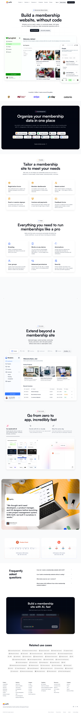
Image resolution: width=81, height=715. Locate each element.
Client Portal (18, 684)
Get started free (34, 30)
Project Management (19, 695)
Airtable (4, 692)
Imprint (69, 712)
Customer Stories (57, 684)
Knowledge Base (18, 689)
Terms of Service (51, 712)
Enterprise (41, 2)
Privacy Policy (58, 712)
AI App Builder (5, 684)
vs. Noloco (30, 689)
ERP (16, 690)
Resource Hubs (56, 692)
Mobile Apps (5, 689)
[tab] (14, 351)
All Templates (43, 690)
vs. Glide (29, 684)
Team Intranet (18, 687)
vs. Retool (30, 687)
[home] (9, 2)
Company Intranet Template (46, 689)
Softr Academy (56, 689)
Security (46, 2)
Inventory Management (20, 692)
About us (68, 684)
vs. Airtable (30, 685)
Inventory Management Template (47, 687)
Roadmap (4, 695)
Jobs (67, 687)
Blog (55, 690)
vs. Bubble (30, 690)
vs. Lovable (30, 692)
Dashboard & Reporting (20, 697)
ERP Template (43, 684)
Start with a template (45, 30)
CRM (16, 694)
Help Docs (56, 687)
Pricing (50, 2)
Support (68, 689)
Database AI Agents (6, 694)
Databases (5, 685)
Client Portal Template (45, 685)
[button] (20, 2)
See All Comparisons (31, 694)
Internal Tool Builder (19, 685)
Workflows (5, 687)
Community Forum (57, 685)
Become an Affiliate (70, 690)
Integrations (5, 690)
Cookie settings (75, 712)
